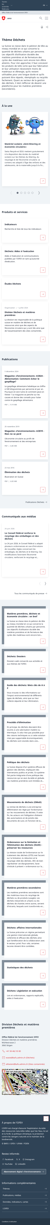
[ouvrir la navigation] (46, 18)
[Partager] (47, 27)
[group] (25, 149)
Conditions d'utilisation (9, 1222)
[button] (17, 193)
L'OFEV (6, 1208)
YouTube (8, 1164)
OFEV (9, 18)
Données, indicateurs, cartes (15, 1202)
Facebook (9, 1159)
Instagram (29, 1159)
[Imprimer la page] (41, 27)
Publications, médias (12, 1195)
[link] (25, 626)
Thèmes (6, 1188)
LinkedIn (21, 1164)
